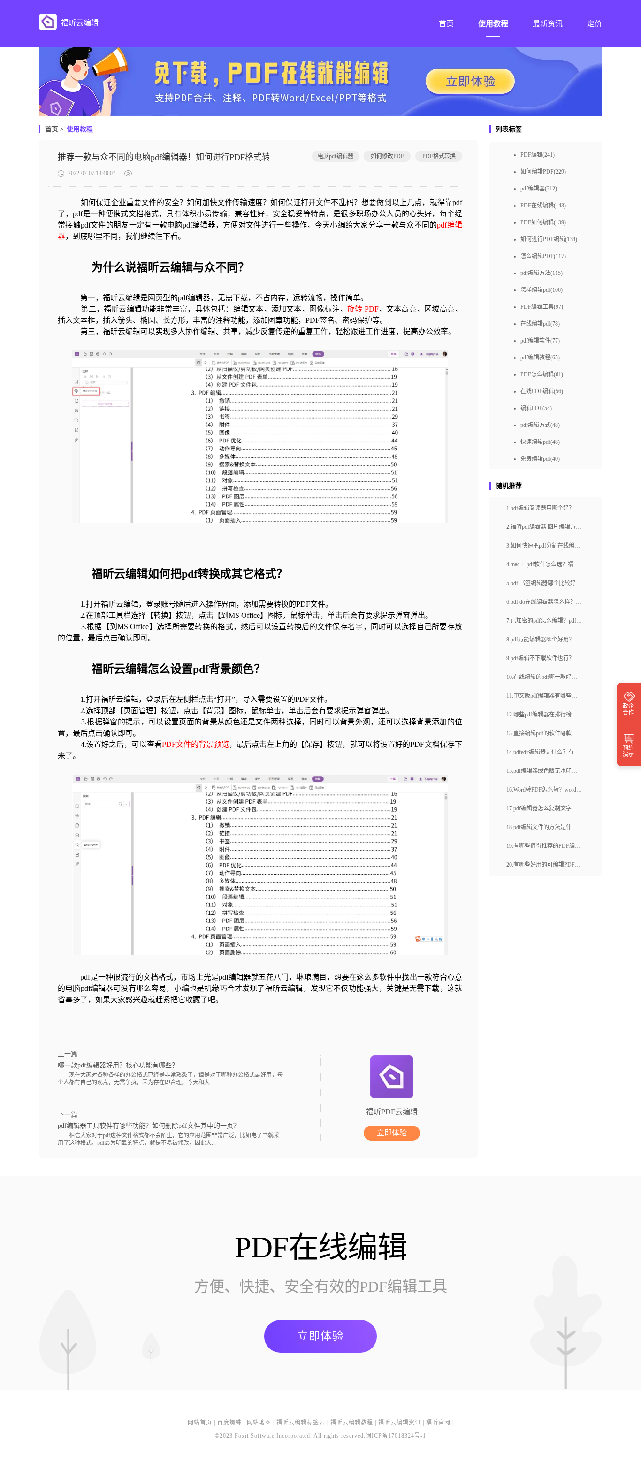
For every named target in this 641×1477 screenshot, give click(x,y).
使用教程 (80, 129)
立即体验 (392, 1133)
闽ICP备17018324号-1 (396, 1435)
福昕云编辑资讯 (399, 1422)
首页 (51, 129)
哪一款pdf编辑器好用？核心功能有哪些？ (118, 1065)
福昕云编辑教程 (351, 1422)
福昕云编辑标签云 (300, 1422)
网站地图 (259, 1422)
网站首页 (200, 1422)
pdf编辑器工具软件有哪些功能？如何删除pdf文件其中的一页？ (149, 1125)
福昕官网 (438, 1422)
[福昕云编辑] (48, 22)
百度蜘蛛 (229, 1422)
